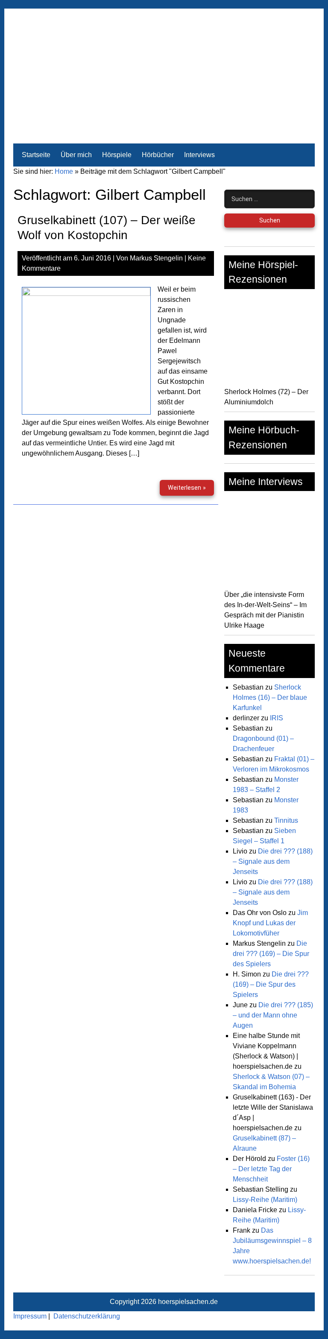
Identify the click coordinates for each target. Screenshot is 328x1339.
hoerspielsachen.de (188, 1301)
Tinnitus (286, 820)
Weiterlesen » (191, 490)
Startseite (36, 154)
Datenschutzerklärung (86, 1316)
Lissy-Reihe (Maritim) (265, 1199)
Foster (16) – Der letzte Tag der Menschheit (271, 1169)
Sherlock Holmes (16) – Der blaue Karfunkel (270, 697)
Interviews (199, 154)
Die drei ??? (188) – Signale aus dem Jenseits (273, 861)
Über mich (76, 154)
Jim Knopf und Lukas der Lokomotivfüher (270, 923)
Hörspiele (117, 154)
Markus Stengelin (156, 258)
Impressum (30, 1316)
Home (64, 171)
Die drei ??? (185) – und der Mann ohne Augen (273, 1015)
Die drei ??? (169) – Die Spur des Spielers (271, 954)
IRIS (276, 718)
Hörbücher (158, 154)
